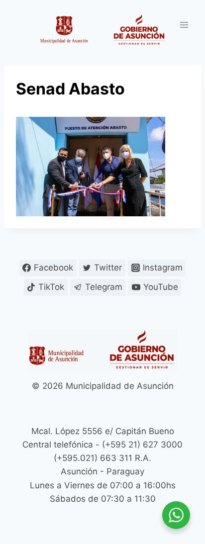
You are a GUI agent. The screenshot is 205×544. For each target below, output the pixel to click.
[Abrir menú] (184, 24)
